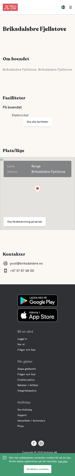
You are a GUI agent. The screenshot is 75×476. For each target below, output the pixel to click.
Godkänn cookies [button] (38, 469)
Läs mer (63, 461)
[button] (37, 189)
